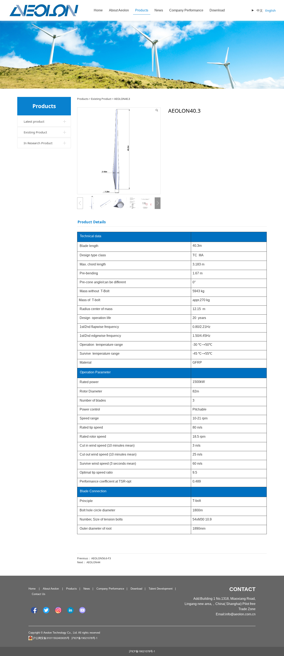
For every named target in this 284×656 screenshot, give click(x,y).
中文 (260, 10)
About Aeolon (119, 10)
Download (217, 10)
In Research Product (38, 143)
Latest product (34, 121)
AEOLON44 (93, 562)
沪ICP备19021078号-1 (142, 651)
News (158, 10)
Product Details (92, 221)
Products (141, 10)
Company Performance (186, 10)
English (270, 10)
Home (98, 10)
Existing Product (35, 132)
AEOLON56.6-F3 (101, 558)
